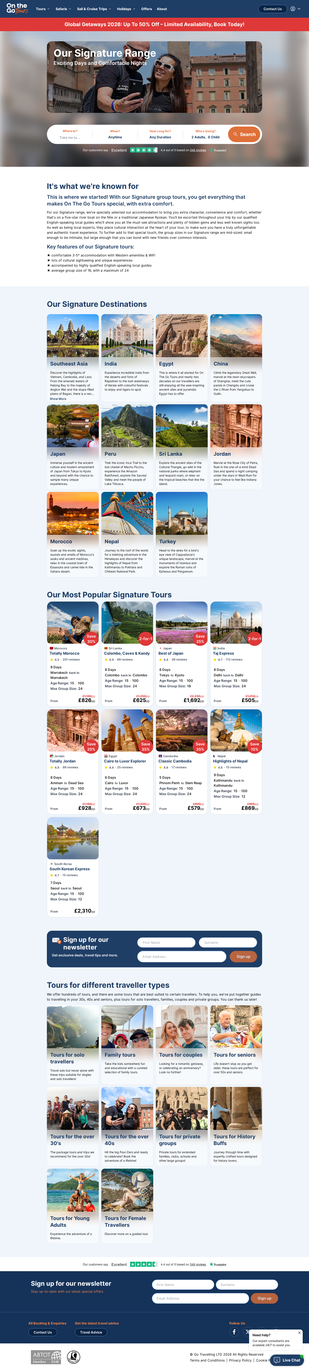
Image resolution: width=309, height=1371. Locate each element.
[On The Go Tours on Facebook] (234, 1332)
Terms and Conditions (207, 1360)
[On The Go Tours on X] (248, 1332)
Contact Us (273, 9)
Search (248, 134)
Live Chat (291, 1360)
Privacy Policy (240, 1360)
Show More (58, 398)
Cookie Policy (267, 1360)
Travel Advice (91, 1332)
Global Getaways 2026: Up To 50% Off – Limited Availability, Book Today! (154, 24)
